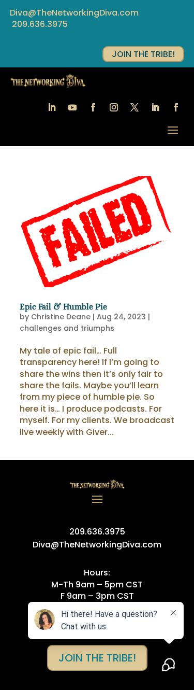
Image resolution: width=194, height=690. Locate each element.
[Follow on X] (134, 107)
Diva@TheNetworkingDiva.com (74, 13)
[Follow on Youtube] (72, 107)
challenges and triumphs (67, 328)
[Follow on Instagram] (114, 107)
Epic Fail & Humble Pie (63, 307)
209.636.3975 (40, 24)
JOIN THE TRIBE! (143, 54)
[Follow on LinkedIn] (51, 107)
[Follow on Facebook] (93, 107)
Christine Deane (61, 317)
